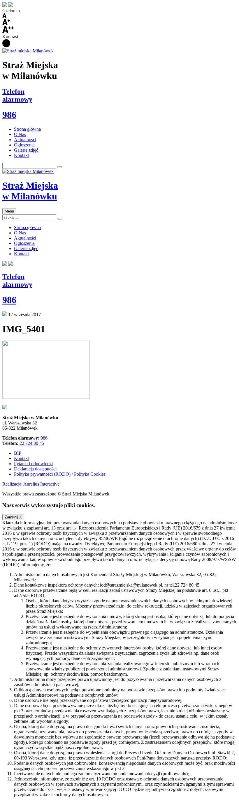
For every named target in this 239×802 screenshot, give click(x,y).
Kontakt (21, 155)
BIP (17, 453)
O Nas (20, 134)
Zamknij (13, 517)
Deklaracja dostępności (35, 468)
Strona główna (27, 129)
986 (44, 437)
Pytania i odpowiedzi (33, 463)
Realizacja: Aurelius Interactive (30, 483)
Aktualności (25, 139)
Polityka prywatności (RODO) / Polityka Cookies (60, 474)
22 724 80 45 (32, 443)
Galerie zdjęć (26, 150)
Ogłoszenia (24, 144)
